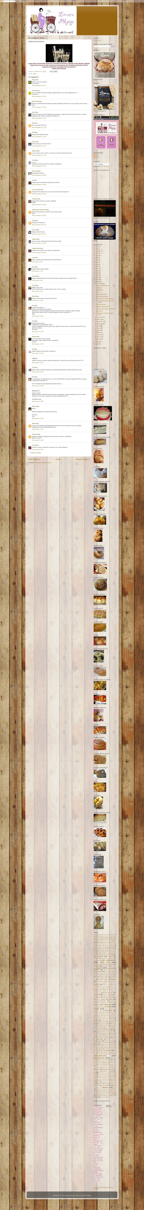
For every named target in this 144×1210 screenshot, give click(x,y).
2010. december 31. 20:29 (39, 215)
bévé (33, 267)
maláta (112, 1034)
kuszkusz (112, 1025)
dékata (34, 423)
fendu (104, 973)
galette (113, 976)
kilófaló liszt (96, 1015)
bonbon (101, 947)
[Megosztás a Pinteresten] (57, 71)
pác (115, 1050)
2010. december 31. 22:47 (39, 243)
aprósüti (95, 936)
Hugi (33, 321)
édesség (96, 966)
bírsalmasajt (103, 943)
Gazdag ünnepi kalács (102, 296)
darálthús (110, 956)
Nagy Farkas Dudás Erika (39, 209)
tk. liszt (97, 1085)
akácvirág (101, 934)
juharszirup (97, 997)
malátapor (96, 1036)
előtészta (96, 971)
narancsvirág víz (97, 1045)
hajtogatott (96, 989)
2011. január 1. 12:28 (37, 331)
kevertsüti (96, 1013)
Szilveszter (99, 287)
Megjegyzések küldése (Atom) (43, 462)
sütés (110, 1074)
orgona (114, 1048)
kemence (96, 1007)
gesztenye (113, 978)
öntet (96, 1050)
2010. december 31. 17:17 (39, 85)
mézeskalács (109, 1042)
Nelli (33, 132)
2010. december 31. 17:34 (39, 118)
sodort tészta (101, 1071)
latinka (34, 141)
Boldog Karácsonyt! (101, 294)
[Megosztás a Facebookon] (55, 71)
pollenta (106, 1061)
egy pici (34, 229)
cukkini (95, 951)
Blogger (89, 1195)
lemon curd (108, 1028)
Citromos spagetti (101, 304)
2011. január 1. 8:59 (37, 291)
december (99, 283)
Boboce (34, 406)
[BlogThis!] (52, 71)
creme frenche (110, 950)
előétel (112, 969)
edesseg (111, 964)
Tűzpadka (35, 199)
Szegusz (34, 239)
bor (105, 947)
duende (34, 276)
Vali (33, 180)
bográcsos (96, 947)
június (98, 328)
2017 (97, 266)
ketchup (112, 1012)
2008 (97, 344)
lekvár (101, 1028)
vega (113, 1090)
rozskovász (102, 1067)
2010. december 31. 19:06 (39, 184)
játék (115, 996)
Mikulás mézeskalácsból (102, 306)
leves (114, 1030)
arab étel (102, 936)
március (99, 334)
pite (106, 1059)
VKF (115, 1092)
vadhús (112, 1089)
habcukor (105, 984)
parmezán (96, 1053)
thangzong (113, 1083)
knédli (107, 1015)
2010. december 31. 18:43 (39, 175)
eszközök (107, 971)
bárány (101, 940)
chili (112, 948)
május (98, 330)
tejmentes (96, 1082)
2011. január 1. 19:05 (37, 401)
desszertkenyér (105, 958)
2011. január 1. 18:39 (37, 385)
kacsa (109, 997)
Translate (106, 166)
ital (106, 996)
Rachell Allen (97, 1062)
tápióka (106, 1080)
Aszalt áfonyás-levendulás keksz (105, 298)
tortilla (114, 1085)
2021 (97, 257)
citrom (95, 950)
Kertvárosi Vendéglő (98, 1012)
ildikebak (34, 90)
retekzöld (102, 1064)
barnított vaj (107, 940)
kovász (96, 1020)
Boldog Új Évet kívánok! (102, 285)
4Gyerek (34, 336)
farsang (99, 973)
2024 (97, 251)
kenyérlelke (96, 1010)
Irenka (34, 285)
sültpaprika (104, 1074)
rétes (106, 1064)
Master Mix (110, 1039)
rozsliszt (109, 1067)
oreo (110, 1048)
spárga (107, 1073)
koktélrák (112, 1015)
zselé (106, 1097)
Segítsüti (111, 1069)
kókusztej (111, 1017)
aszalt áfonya (97, 937)
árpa (107, 936)
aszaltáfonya (106, 939)
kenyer (108, 1007)
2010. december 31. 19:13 (39, 193)
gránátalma (99, 981)
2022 (97, 255)
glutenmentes (99, 979)
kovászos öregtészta (105, 1022)
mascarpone (99, 1039)
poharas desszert (98, 1061)
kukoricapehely (104, 1025)
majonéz (95, 1034)
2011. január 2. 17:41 (37, 429)
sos (112, 1071)
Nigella (100, 1047)
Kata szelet (99, 311)
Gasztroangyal (97, 977)
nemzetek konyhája (108, 1045)
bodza (112, 945)
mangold (112, 1036)
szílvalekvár (104, 1079)
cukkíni (100, 951)
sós (95, 1073)
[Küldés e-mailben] (50, 71)
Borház (109, 947)
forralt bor (108, 974)
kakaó (114, 997)
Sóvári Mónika (101, 1072)
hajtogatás (112, 987)
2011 (97, 279)
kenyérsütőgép (107, 1010)
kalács (111, 999)
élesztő (105, 969)
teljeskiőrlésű (111, 1082)
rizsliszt (98, 1065)
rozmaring (111, 1066)
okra (95, 1048)
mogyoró (103, 1044)
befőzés (98, 942)
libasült (104, 1031)
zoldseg (114, 1094)
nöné (33, 257)
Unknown (35, 434)
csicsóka (104, 953)
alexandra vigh (36, 189)
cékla (107, 948)
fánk (95, 973)
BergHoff (109, 942)
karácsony (103, 1001)
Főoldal (58, 459)
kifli (113, 1014)
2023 (97, 253)
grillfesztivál (111, 981)
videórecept (109, 1092)
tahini (102, 1080)
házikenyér (96, 992)
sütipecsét (100, 1076)
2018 (97, 264)
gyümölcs (96, 984)
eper (101, 971)
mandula (107, 1036)
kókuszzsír (96, 1018)
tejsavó (104, 1082)
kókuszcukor (103, 1017)
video (103, 1092)
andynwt (77, 1195)
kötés (113, 1023)
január (98, 339)
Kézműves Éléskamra (105, 1013)
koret (111, 1018)
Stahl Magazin (97, 1074)
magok (111, 1033)
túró (115, 1087)
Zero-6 (108, 1094)
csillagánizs (111, 953)
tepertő (95, 1083)
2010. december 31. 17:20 (39, 96)
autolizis (112, 939)
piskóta (95, 1059)
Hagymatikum (96, 987)
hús (111, 992)
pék (108, 1053)
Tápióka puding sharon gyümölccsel (106, 308)
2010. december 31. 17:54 (39, 155)
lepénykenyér (98, 1030)
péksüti (112, 1058)
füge (109, 976)
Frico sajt (104, 976)
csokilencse (113, 955)
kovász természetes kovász (108, 1020)
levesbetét (98, 1031)
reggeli (96, 1064)
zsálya (102, 1097)
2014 (97, 273)
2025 (97, 249)
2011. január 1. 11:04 (37, 316)
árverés (112, 936)
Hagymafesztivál (97, 986)
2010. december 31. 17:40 (39, 136)
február (99, 336)
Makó (107, 1034)
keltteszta (96, 1004)
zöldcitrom (105, 1095)
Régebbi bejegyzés (83, 459)
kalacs (103, 999)
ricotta (111, 1064)
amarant (112, 934)
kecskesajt (103, 1002)
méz (103, 1042)
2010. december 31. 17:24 (39, 107)
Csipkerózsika (36, 248)
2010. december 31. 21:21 (39, 224)
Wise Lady (35, 171)
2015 (97, 270)
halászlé (96, 991)
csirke (102, 955)
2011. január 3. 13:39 (37, 449)
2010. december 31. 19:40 (39, 204)
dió (112, 958)
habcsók (112, 984)
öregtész (101, 1050)
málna (101, 1036)
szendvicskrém (104, 1077)
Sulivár (98, 292)
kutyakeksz (96, 1026)
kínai (102, 1015)
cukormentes (107, 951)
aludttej (106, 934)
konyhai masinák (104, 1018)
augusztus (100, 323)
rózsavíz (95, 1067)
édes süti (104, 962)
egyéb (34, 73)
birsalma (96, 944)
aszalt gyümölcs (105, 937)
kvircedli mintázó (103, 1026)
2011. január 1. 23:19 (37, 418)
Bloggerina (111, 943)
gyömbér (105, 983)
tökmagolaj (97, 1087)
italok (110, 996)
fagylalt (112, 971)
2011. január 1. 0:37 (37, 262)
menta (112, 1041)
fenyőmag (109, 973)
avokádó (96, 940)
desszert (96, 958)
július (98, 326)
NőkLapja (106, 1047)
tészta (106, 1083)
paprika (112, 1052)
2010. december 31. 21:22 (39, 234)
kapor (95, 1001)
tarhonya (112, 1080)
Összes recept (97, 40)
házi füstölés (103, 990)
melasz (106, 1041)
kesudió (106, 1012)
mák (101, 1034)
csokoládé (100, 956)
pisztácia (101, 1059)
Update (98, 1089)
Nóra (33, 377)
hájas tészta (104, 987)
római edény (104, 1065)
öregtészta (108, 1050)
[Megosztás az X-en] (53, 71)
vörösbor (98, 1094)
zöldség (96, 1097)
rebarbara (104, 1062)
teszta (100, 1083)
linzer (100, 1033)
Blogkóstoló (96, 945)
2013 (97, 275)
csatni (113, 951)
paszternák (102, 1053)
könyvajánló (101, 1023)
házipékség (104, 992)
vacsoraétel (105, 1089)
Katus (33, 112)
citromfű (102, 950)
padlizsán (98, 1052)
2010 (97, 281)
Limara (34, 445)
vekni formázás (97, 1092)
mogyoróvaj (111, 1044)
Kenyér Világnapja (109, 1009)
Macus (34, 79)
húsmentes (105, 994)
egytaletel (110, 968)
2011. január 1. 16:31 (37, 371)
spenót (112, 1073)
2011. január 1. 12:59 (37, 344)
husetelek (96, 994)
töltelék (105, 1087)
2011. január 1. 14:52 (37, 353)
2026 (97, 246)
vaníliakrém (108, 1091)
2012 (97, 277)
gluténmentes (112, 979)
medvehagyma (98, 1041)
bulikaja (102, 948)
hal (113, 989)
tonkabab (104, 1085)
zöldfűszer (111, 1095)
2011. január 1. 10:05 (37, 300)
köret (107, 1023)
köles (113, 1021)
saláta (104, 1069)
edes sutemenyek (108, 960)
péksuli (112, 1053)
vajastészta (96, 1091)
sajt (115, 1067)
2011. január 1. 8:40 (37, 280)
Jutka (33, 220)
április (98, 332)
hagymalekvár (109, 986)
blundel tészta (105, 945)
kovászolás (96, 1022)
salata (98, 1069)
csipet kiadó (96, 955)
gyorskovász (96, 983)
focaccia (95, 974)
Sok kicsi (107, 1071)
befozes (114, 940)
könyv (95, 1023)
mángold (96, 1037)
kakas (97, 999)
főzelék (98, 976)
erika (33, 367)
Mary (33, 123)
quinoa (112, 1061)
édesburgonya (97, 964)
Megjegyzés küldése (35, 452)
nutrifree (112, 1047)
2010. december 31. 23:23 (39, 252)
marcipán (107, 1037)
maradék (101, 1037)
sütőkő (105, 1076)
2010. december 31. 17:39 (39, 127)
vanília (102, 1091)
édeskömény (104, 964)
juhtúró (104, 997)
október (99, 319)
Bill (113, 942)
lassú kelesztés (112, 1026)
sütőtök (111, 1076)
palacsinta (105, 1052)
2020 (97, 260)
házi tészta (111, 990)
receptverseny (113, 1062)
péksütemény (99, 1058)
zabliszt (103, 1094)
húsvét (111, 994)
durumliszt (96, 960)
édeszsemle (105, 966)
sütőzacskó (96, 1077)
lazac (96, 1028)
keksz (110, 1002)
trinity (33, 160)
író (103, 996)
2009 (97, 341)
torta (109, 1085)
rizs (115, 1064)
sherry (95, 1071)
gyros (112, 983)
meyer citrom (97, 1042)
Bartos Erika (35, 101)
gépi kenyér (105, 978)
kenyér (96, 1009)
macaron (105, 1033)
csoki (107, 955)
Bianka (34, 296)
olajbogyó (100, 1049)
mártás (114, 1037)
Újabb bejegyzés (34, 459)
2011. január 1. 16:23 (37, 362)
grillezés (105, 981)
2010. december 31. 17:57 (39, 166)
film (113, 973)
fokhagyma (101, 974)
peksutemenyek (100, 1056)
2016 (97, 268)
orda (106, 1049)
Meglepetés (99, 290)
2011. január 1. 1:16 (37, 271)
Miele (95, 1044)
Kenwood (102, 1007)
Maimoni (34, 151)
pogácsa (111, 1059)
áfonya (95, 934)
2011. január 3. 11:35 (37, 440)
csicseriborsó (97, 953)
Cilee (33, 305)
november (99, 317)
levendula (107, 1030)
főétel (114, 974)
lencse (114, 1028)
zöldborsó (98, 1095)
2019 (97, 262)
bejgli (104, 942)
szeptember (100, 321)
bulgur (96, 948)
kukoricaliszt (96, 1025)
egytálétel (96, 969)
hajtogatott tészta (105, 989)
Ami (33, 349)
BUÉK (114, 947)
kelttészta (107, 1004)
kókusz (95, 1017)
